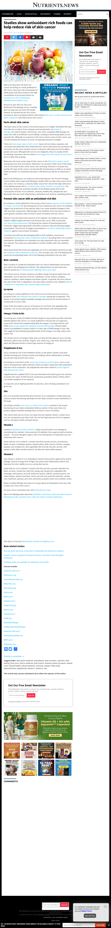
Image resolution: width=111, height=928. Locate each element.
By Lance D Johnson (87, 99)
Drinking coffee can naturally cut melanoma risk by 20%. (26, 562)
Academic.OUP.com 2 (12, 631)
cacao (19, 14)
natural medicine (28, 666)
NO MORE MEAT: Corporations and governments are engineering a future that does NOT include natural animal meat (89, 134)
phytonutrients (10, 668)
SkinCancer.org (10, 575)
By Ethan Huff (85, 127)
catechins (61, 661)
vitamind (57, 14)
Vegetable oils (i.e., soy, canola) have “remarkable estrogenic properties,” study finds (89, 179)
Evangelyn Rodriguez (24, 33)
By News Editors (86, 154)
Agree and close (90, 916)
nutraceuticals (31, 14)
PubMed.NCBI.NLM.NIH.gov (14, 627)
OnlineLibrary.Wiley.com (13, 636)
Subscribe (100, 925)
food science (39, 663)
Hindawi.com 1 (9, 601)
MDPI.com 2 (8, 640)
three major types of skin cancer (25, 144)
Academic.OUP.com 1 (12, 571)
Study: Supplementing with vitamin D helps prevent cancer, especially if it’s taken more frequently (90, 123)
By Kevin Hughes (86, 109)
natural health (14, 666)
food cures (14, 663)
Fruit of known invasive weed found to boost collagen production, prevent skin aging (90, 170)
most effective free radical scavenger (31, 297)
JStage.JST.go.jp (10, 605)
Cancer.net (8, 592)
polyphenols (22, 668)
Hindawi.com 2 (9, 614)
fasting (6, 663)
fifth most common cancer (58, 161)
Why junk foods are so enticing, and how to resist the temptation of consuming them (89, 260)
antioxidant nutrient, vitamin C (23, 430)
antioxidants (45, 14)
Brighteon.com (10, 644)
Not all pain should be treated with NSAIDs (90, 97)
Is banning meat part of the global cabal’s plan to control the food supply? (89, 151)
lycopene (62, 663)
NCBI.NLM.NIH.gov (11, 623)
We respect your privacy (44, 914)
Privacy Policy (55, 920)
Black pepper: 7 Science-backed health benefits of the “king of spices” (88, 205)
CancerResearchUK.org (13, 579)
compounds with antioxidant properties (22, 253)
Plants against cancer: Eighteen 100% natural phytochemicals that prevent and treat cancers (90, 251)
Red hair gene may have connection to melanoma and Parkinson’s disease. (34, 551)
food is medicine (26, 663)
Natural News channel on (38, 541)
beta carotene (50, 661)
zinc (45, 668)
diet (67, 661)
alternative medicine (24, 661)
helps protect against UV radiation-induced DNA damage (31, 326)
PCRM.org (7, 618)
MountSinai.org (10, 588)
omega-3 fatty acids (52, 666)
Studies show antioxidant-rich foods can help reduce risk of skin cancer (90, 114)
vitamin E (39, 668)
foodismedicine (7, 14)
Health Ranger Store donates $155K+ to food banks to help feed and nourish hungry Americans (90, 160)
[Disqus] (38, 811)
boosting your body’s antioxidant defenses (31, 238)
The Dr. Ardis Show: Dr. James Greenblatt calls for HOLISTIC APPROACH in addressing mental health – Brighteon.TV (91, 105)
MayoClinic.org (9, 584)
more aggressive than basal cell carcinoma (54, 154)
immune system (51, 663)
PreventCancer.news (42, 490)
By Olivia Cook (86, 146)
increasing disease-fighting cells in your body (37, 270)
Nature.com (8, 610)
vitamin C (31, 668)
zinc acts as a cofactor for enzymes (35, 405)
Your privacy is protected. (15, 701)
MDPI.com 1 (8, 597)
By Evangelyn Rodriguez (89, 117)
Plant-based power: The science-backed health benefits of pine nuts (89, 188)
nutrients (67, 14)
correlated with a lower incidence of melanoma (45, 186)
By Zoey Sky (86, 173)
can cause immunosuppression (16, 223)
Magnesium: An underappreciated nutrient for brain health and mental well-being (90, 213)
